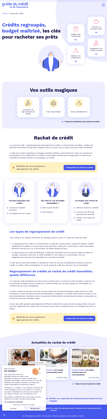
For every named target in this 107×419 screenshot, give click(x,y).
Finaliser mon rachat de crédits (85, 219)
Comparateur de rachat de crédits (79, 318)
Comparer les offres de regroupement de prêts (85, 213)
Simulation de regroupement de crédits (28, 112)
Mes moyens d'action (51, 208)
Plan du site (46, 416)
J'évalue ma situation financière (17, 209)
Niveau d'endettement (79, 112)
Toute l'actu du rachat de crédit (88, 384)
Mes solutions (48, 212)
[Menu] (103, 5)
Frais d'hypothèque (53, 112)
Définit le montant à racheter (87, 208)
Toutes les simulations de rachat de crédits (82, 122)
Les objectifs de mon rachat (20, 213)
